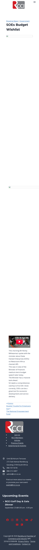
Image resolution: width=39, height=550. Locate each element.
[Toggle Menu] (34, 2)
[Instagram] (12, 519)
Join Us (17, 435)
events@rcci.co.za (13, 485)
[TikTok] (31, 519)
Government (25, 21)
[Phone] (22, 524)
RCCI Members (17, 438)
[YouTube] (26, 519)
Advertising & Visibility (17, 446)
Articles (17, 440)
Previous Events (17, 443)
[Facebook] (7, 519)
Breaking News (12, 21)
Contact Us (26, 544)
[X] (22, 519)
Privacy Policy (23, 541)
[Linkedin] (17, 519)
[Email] (17, 524)
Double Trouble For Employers (18, 404)
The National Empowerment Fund (17, 411)
